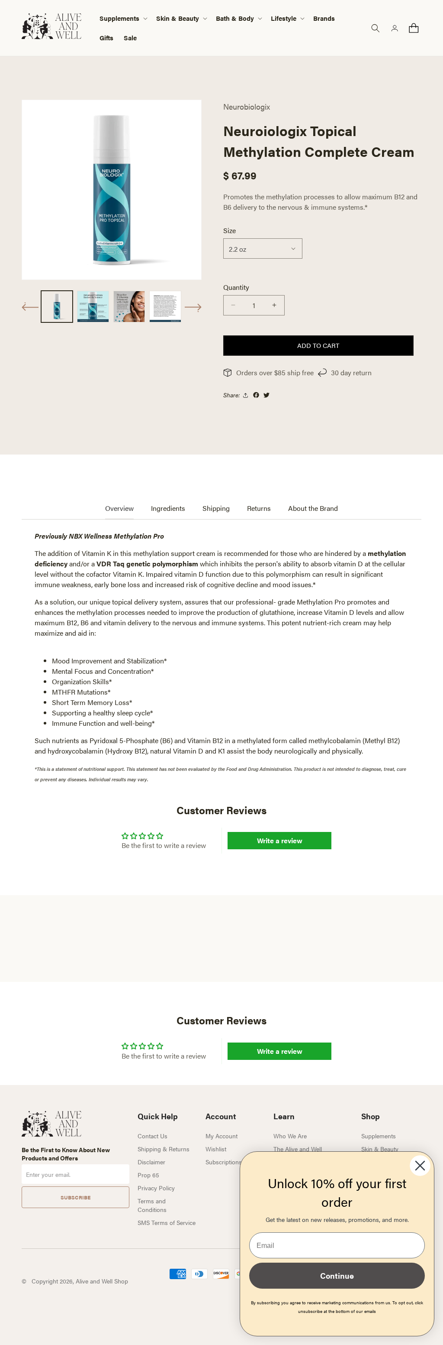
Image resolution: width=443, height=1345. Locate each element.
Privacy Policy (156, 1187)
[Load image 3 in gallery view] (129, 306)
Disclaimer (151, 1161)
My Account (221, 1135)
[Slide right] (193, 307)
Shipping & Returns (163, 1148)
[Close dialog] (420, 1165)
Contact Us (152, 1135)
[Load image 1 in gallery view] (57, 306)
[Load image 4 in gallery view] (165, 306)
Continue (337, 1275)
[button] (122, 18)
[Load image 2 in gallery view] (93, 306)
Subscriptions (223, 1161)
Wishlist (215, 1148)
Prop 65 (148, 1174)
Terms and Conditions (152, 1205)
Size (229, 230)
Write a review (279, 840)
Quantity (236, 287)
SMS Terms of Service (167, 1222)
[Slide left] (30, 306)
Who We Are (290, 1135)
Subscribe (75, 1197)
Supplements (378, 1135)
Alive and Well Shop (102, 1281)
